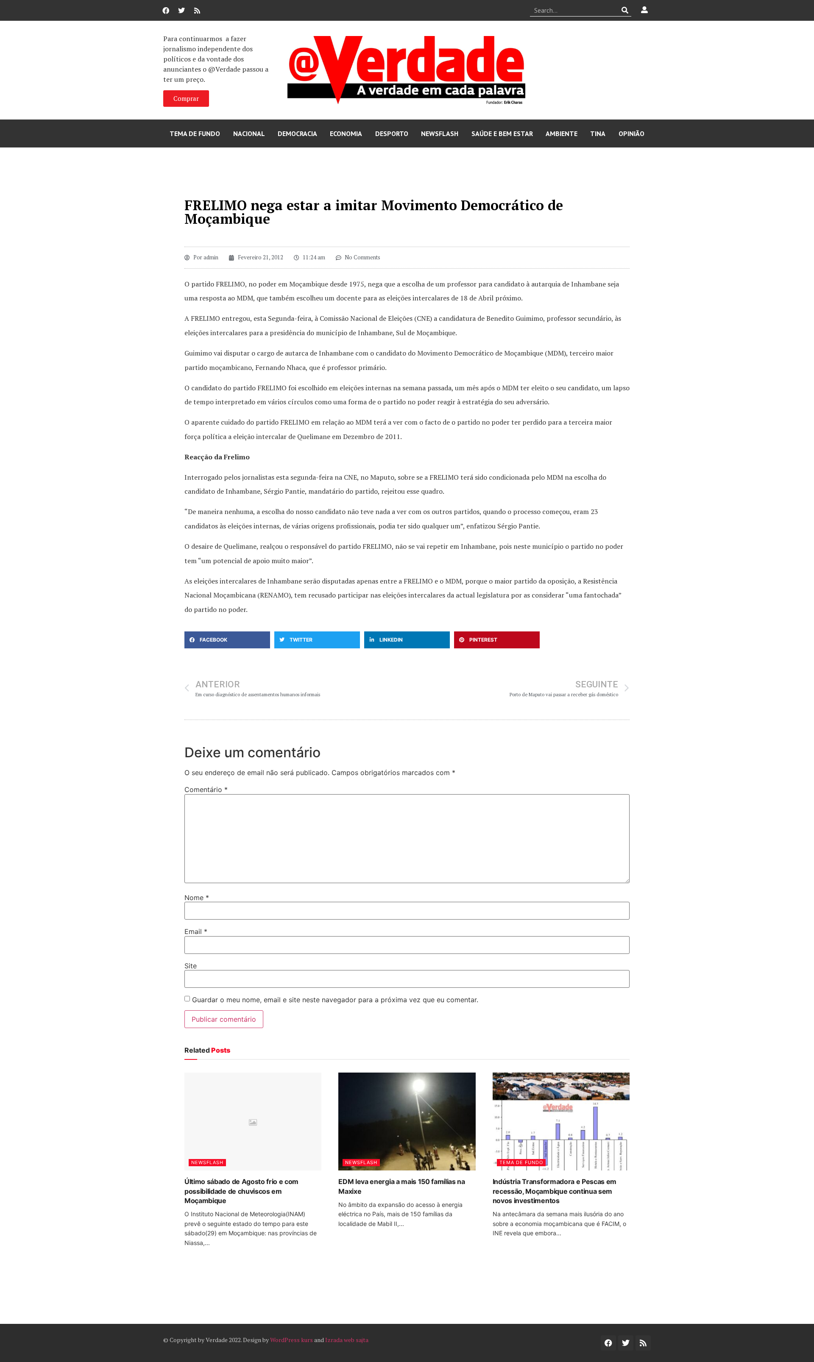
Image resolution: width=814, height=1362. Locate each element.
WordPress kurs (291, 1340)
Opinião (631, 133)
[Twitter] (181, 10)
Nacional (249, 133)
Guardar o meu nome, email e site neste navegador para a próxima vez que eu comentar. (335, 999)
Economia (346, 133)
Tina (597, 133)
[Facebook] (166, 10)
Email (195, 931)
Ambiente (561, 133)
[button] (227, 639)
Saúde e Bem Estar (502, 133)
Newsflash (439, 133)
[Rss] (197, 10)
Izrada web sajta (346, 1340)
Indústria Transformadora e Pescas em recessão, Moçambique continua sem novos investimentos (554, 1191)
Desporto (391, 133)
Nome (196, 897)
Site (190, 965)
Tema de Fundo (195, 133)
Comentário (206, 789)
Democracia (297, 133)
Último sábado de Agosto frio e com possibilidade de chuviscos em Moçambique (241, 1191)
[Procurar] (625, 10)
